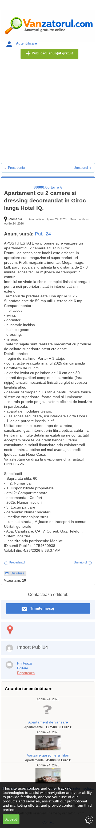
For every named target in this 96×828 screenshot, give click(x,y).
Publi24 (43, 234)
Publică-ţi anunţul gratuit (52, 53)
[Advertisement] (48, 112)
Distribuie (18, 573)
